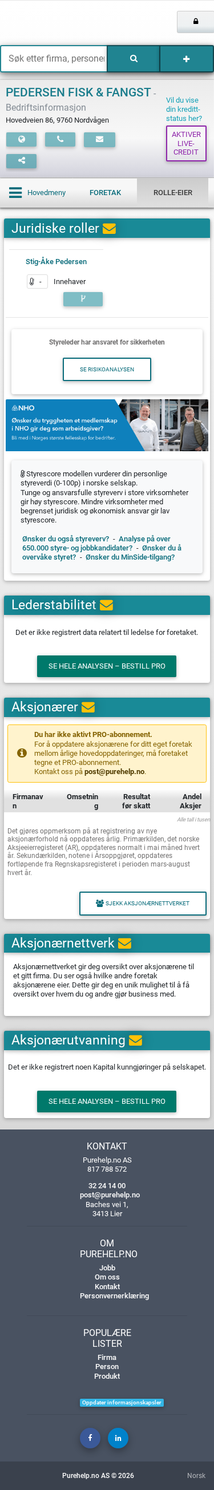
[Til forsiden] (44, 23)
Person (107, 1366)
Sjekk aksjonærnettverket (147, 903)
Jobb (107, 1268)
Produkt (107, 1376)
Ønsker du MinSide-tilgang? (130, 557)
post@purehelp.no (114, 771)
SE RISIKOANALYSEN (107, 369)
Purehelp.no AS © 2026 (98, 1476)
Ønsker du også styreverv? (65, 539)
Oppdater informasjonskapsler (121, 1402)
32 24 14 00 (107, 1185)
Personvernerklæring (114, 1295)
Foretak (105, 192)
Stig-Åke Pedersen (56, 261)
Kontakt (107, 1286)
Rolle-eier (173, 192)
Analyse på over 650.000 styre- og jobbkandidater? (96, 543)
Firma (107, 1357)
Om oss (107, 1277)
